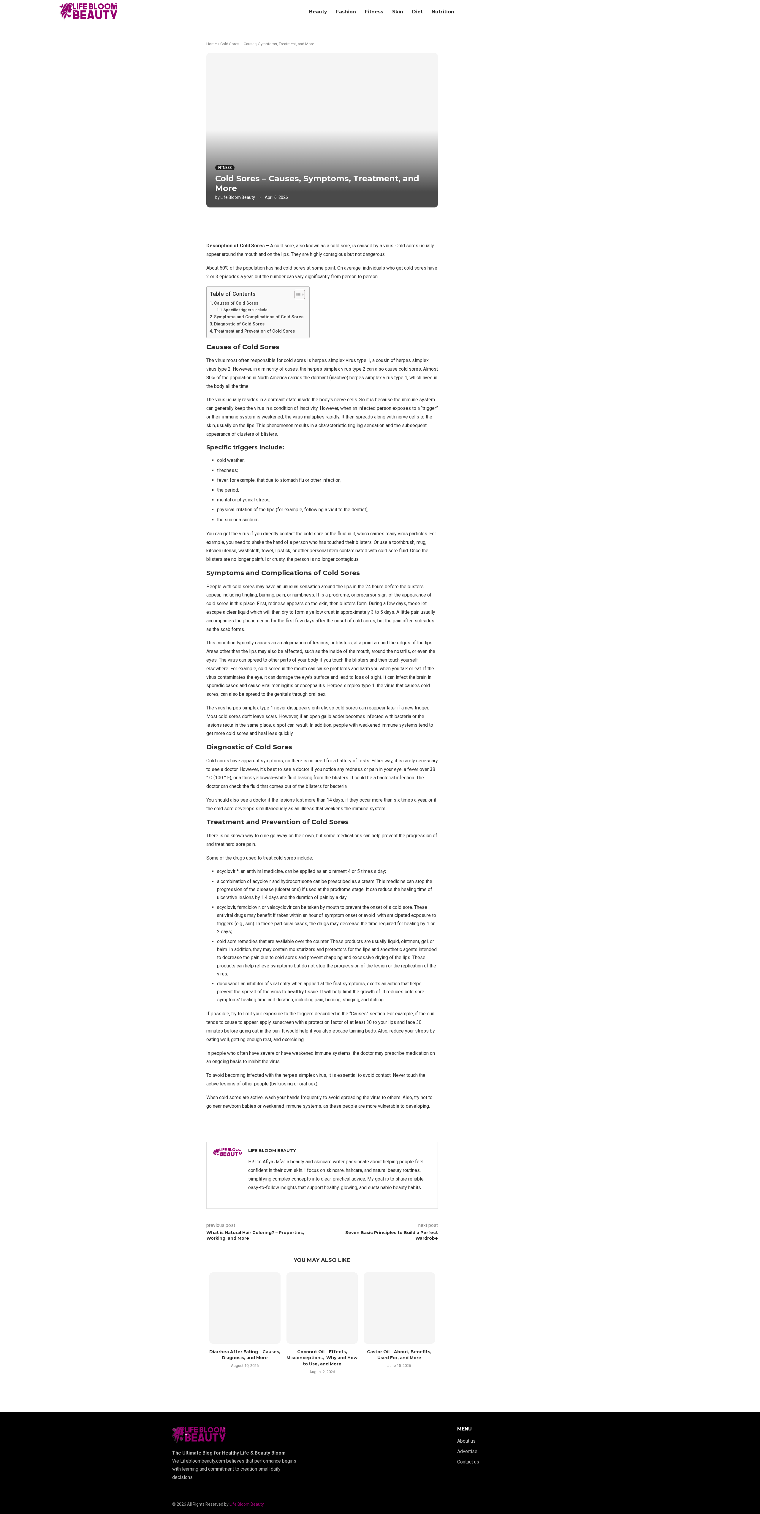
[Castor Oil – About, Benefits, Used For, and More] (399, 1308)
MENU (464, 1429)
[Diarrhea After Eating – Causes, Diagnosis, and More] (245, 1308)
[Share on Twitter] (329, 223)
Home (211, 44)
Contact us (468, 1462)
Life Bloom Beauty (238, 197)
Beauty (318, 12)
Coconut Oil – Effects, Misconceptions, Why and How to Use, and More (321, 1358)
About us (466, 1441)
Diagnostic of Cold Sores (239, 324)
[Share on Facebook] (316, 223)
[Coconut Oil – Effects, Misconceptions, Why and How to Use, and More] (322, 1308)
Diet (417, 12)
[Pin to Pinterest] (342, 223)
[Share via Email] (355, 223)
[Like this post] (303, 223)
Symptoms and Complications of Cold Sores (258, 317)
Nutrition (443, 12)
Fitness (374, 12)
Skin (397, 12)
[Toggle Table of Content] (296, 294)
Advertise (467, 1451)
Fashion (346, 12)
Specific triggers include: (246, 310)
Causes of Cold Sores (236, 303)
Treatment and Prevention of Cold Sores (254, 331)
